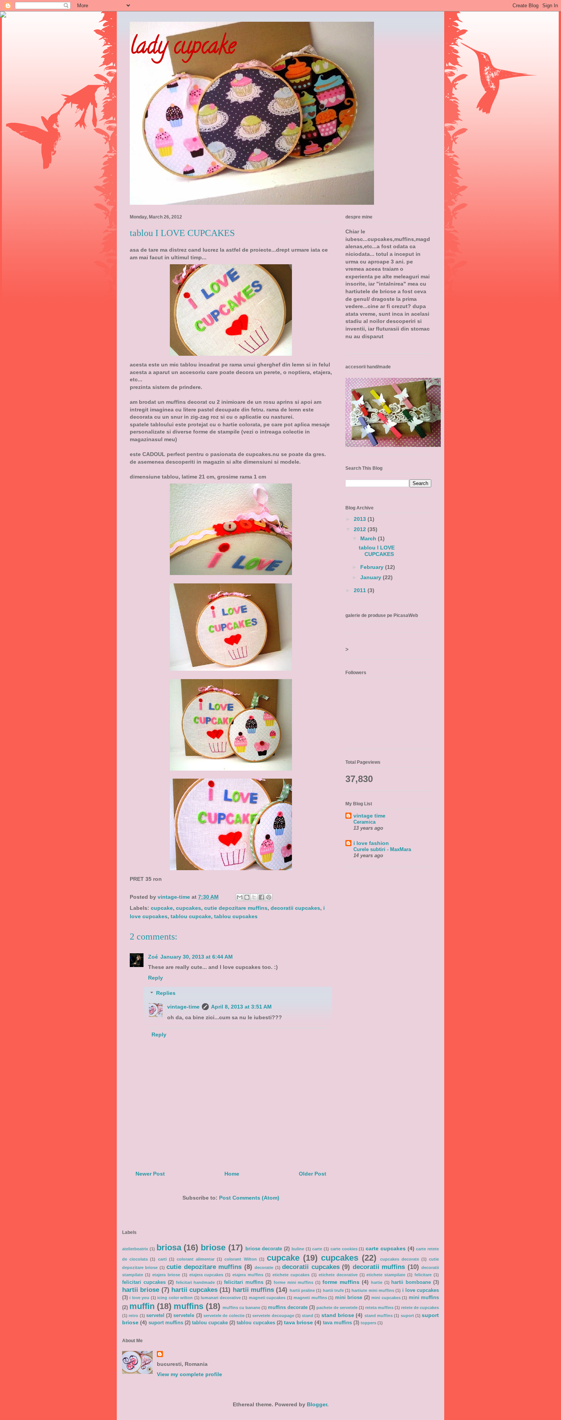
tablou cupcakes (236, 916)
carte (317, 1249)
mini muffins (424, 1297)
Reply (155, 978)
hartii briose (140, 1289)
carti (162, 1259)
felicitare (423, 1274)
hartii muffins (253, 1289)
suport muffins (165, 1322)
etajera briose (166, 1274)
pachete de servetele (337, 1307)
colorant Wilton (240, 1259)
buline (298, 1249)
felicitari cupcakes (144, 1282)
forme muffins (340, 1282)
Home (231, 1174)
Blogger (317, 1404)
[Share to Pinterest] (268, 897)
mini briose (348, 1297)
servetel (155, 1315)
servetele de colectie (224, 1315)
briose (213, 1247)
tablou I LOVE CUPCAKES (377, 551)
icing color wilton (175, 1297)
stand (307, 1315)
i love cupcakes (420, 1290)
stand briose (337, 1315)
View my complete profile (189, 1374)
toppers (368, 1322)
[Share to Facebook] (261, 897)
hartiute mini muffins (372, 1290)
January (371, 577)
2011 (361, 590)
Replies (166, 993)
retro (133, 1315)
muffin (142, 1306)
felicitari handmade (195, 1282)
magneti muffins (310, 1297)
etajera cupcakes (206, 1274)
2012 (361, 529)
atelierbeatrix (135, 1249)
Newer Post (150, 1174)
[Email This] (239, 897)
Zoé (153, 957)
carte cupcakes (386, 1248)
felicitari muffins (243, 1282)
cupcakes (188, 908)
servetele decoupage (273, 1315)
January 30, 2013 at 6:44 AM (196, 957)
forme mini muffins (294, 1282)
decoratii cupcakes (295, 908)
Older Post (312, 1174)
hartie (376, 1282)
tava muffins (337, 1322)
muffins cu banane (241, 1307)
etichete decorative (338, 1274)
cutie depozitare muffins (236, 908)
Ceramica (364, 822)
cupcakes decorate (399, 1259)
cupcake (162, 908)
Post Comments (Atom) (249, 1198)
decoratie (264, 1267)
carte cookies (344, 1249)
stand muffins (378, 1315)
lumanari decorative (220, 1297)
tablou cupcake (191, 916)
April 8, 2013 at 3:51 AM (241, 1007)
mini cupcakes (385, 1297)
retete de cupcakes (420, 1307)
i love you (139, 1297)
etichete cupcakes (291, 1274)
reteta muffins (379, 1307)
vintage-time (183, 1007)
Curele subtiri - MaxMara (382, 849)
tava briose (298, 1322)
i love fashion (371, 843)
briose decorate (263, 1248)
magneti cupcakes (267, 1297)
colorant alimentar (195, 1259)
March (369, 538)
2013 (361, 519)
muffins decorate (288, 1307)
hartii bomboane (411, 1282)
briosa (168, 1247)
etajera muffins (247, 1274)
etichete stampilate (385, 1274)
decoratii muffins (379, 1267)
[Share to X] (254, 897)
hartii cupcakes (194, 1289)
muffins (188, 1306)
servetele (183, 1315)
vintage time (369, 816)
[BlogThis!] (247, 897)
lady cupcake (183, 48)
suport (407, 1315)
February (372, 567)
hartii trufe (333, 1290)
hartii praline (302, 1290)
